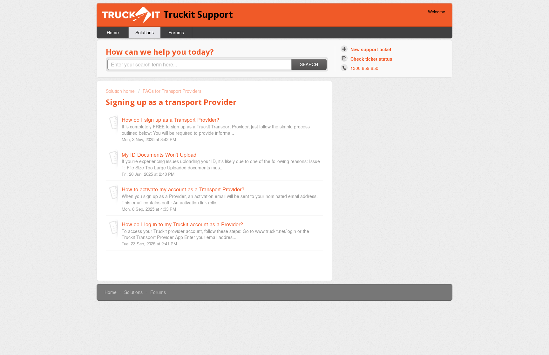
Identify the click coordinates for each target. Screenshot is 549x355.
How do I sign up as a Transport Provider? (170, 119)
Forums (176, 32)
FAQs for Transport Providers (172, 91)
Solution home (121, 91)
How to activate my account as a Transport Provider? (183, 189)
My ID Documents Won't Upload (159, 154)
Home (113, 32)
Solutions (144, 32)
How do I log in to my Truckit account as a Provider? (182, 224)
